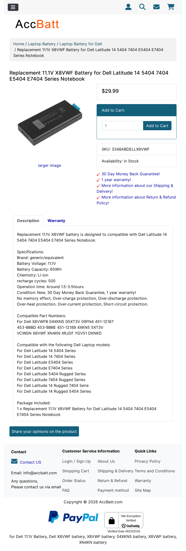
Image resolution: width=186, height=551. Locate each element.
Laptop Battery (42, 43)
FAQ (66, 490)
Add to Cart (157, 125)
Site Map (143, 490)
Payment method (113, 490)
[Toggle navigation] (13, 7)
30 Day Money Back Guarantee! (130, 173)
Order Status (73, 480)
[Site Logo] (37, 23)
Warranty (143, 480)
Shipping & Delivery (115, 470)
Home (18, 43)
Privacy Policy (148, 461)
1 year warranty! (115, 179)
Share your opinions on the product (44, 431)
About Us (106, 461)
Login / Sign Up (76, 461)
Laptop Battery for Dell (81, 43)
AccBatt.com (111, 501)
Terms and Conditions (155, 470)
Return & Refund (112, 480)
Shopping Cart (75, 470)
